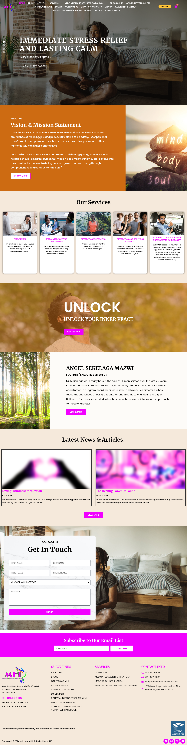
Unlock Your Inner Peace (107, 10)
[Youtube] (182, 741)
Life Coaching (116, 3)
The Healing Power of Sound (115, 491)
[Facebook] (165, 741)
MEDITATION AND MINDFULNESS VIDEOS (72, 10)
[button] (4, 52)
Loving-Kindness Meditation (22, 491)
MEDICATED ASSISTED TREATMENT (121, 6)
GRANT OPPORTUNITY (91, 6)
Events (58, 6)
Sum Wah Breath (44, 6)
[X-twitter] (177, 741)
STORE (40, 3)
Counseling (20, 239)
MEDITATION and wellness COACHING (130, 240)
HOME (22, 3)
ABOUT (31, 3)
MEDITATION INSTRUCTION (93, 239)
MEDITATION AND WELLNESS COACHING (83, 3)
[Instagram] (171, 741)
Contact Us (71, 6)
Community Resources (138, 3)
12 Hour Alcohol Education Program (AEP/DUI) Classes (167, 239)
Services (54, 3)
